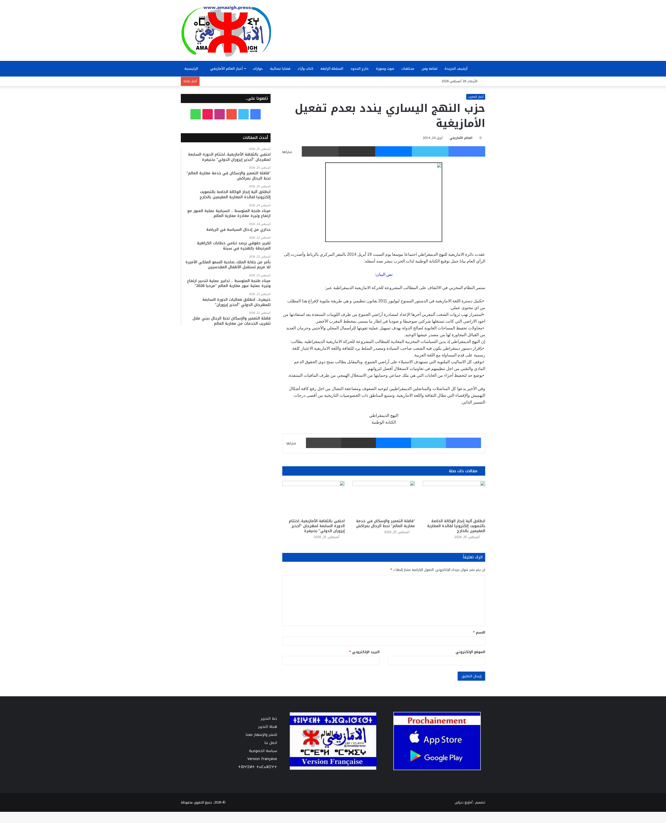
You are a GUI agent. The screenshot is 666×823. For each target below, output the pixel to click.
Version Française (262, 759)
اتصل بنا (270, 742)
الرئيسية (191, 68)
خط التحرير (269, 718)
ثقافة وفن (429, 68)
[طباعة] (320, 151)
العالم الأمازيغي (461, 138)
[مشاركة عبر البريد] (356, 151)
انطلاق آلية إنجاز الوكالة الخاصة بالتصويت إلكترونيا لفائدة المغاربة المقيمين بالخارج (456, 526)
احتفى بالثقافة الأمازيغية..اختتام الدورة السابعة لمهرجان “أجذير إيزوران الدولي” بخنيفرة (317, 526)
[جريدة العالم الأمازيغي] (226, 31)
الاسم (479, 632)
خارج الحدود (359, 68)
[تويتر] (430, 151)
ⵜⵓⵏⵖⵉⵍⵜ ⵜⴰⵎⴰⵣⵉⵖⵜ (257, 767)
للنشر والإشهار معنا (261, 734)
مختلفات (407, 68)
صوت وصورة (385, 68)
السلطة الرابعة (332, 68)
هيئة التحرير (267, 726)
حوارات (258, 68)
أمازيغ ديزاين (463, 802)
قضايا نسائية (280, 68)
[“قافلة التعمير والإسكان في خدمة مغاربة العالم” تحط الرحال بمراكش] (384, 498)
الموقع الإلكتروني (470, 652)
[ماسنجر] (393, 151)
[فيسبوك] (467, 151)
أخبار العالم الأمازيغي (226, 68)
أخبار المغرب (476, 97)
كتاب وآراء (305, 68)
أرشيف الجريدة (457, 68)
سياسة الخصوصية (263, 751)
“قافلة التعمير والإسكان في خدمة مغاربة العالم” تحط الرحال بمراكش (385, 523)
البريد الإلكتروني (364, 652)
